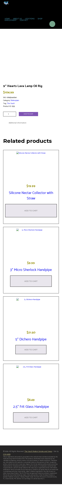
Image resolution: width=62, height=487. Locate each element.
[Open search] (44, 24)
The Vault (11, 103)
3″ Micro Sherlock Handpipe (31, 270)
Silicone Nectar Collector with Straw (31, 195)
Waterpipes (15, 100)
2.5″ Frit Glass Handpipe (31, 407)
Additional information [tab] (17, 122)
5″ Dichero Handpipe (30, 339)
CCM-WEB (6, 454)
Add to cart (28, 114)
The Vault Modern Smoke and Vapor (38, 451)
